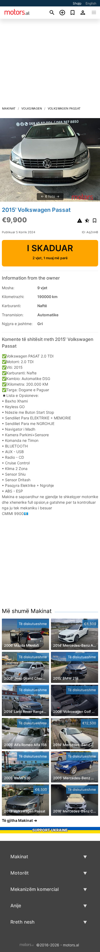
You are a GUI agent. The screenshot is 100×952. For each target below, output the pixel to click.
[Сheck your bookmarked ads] (72, 12)
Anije (15, 905)
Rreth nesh (22, 922)
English (91, 3)
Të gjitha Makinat (17, 820)
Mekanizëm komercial (34, 889)
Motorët (19, 873)
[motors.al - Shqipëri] (26, 944)
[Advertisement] (50, 64)
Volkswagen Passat (64, 108)
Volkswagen (31, 108)
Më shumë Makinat (27, 611)
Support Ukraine (50, 830)
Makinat (9, 108)
